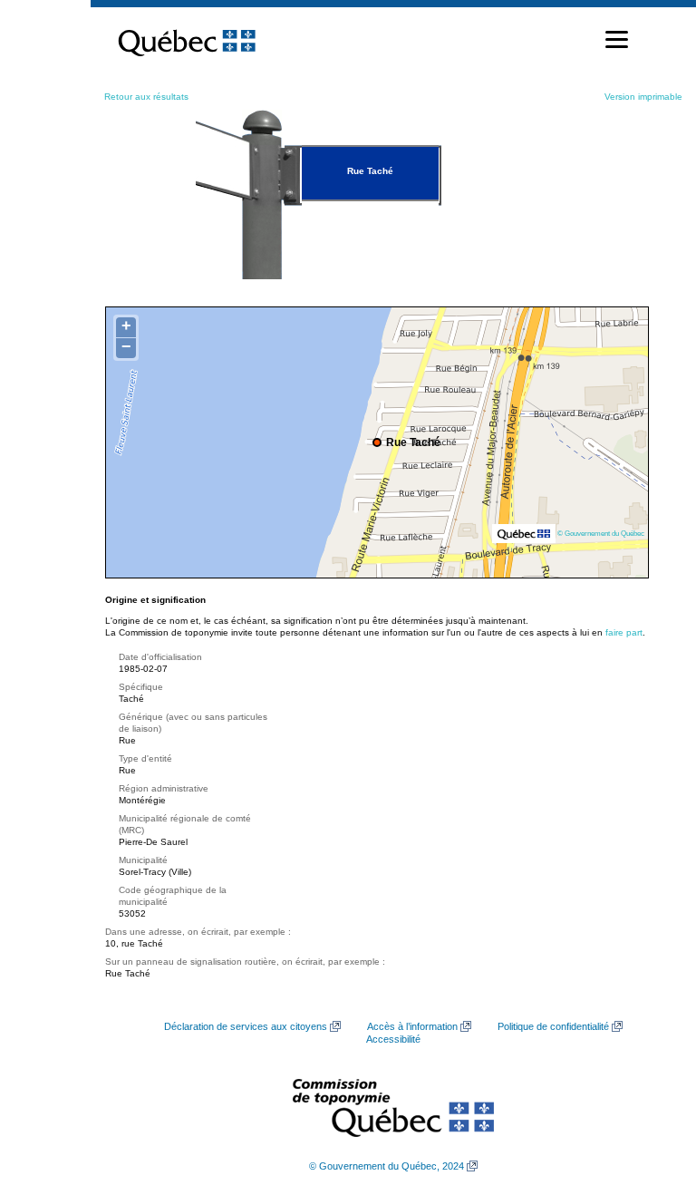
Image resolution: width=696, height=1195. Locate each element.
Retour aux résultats (146, 97)
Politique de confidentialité (553, 1026)
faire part (624, 632)
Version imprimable (643, 97)
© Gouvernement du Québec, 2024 (386, 1166)
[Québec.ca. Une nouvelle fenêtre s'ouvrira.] (187, 40)
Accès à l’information (412, 1026)
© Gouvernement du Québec (600, 533)
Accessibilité (393, 1039)
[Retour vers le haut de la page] (651, 1095)
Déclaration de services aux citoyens (245, 1026)
